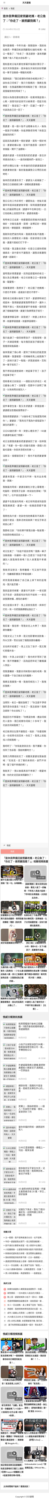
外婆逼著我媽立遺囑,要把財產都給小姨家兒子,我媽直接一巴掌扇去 (32, 1068)
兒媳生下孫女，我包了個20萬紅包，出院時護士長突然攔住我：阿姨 (32, 1212)
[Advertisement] (24, 814)
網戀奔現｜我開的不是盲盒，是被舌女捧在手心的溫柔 (32, 1088)
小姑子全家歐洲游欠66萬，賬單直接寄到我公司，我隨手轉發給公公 (32, 1047)
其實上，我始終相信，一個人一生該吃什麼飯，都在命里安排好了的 (32, 1109)
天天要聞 (26, 3)
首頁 (6, 8)
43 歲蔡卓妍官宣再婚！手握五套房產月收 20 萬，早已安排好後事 (32, 1191)
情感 (12, 8)
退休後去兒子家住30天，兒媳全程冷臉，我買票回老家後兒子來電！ (32, 1171)
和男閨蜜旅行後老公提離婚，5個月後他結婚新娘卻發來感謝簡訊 (32, 1026)
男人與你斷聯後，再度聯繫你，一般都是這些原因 (26, 1273)
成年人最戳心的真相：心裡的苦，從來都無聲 (26, 1313)
